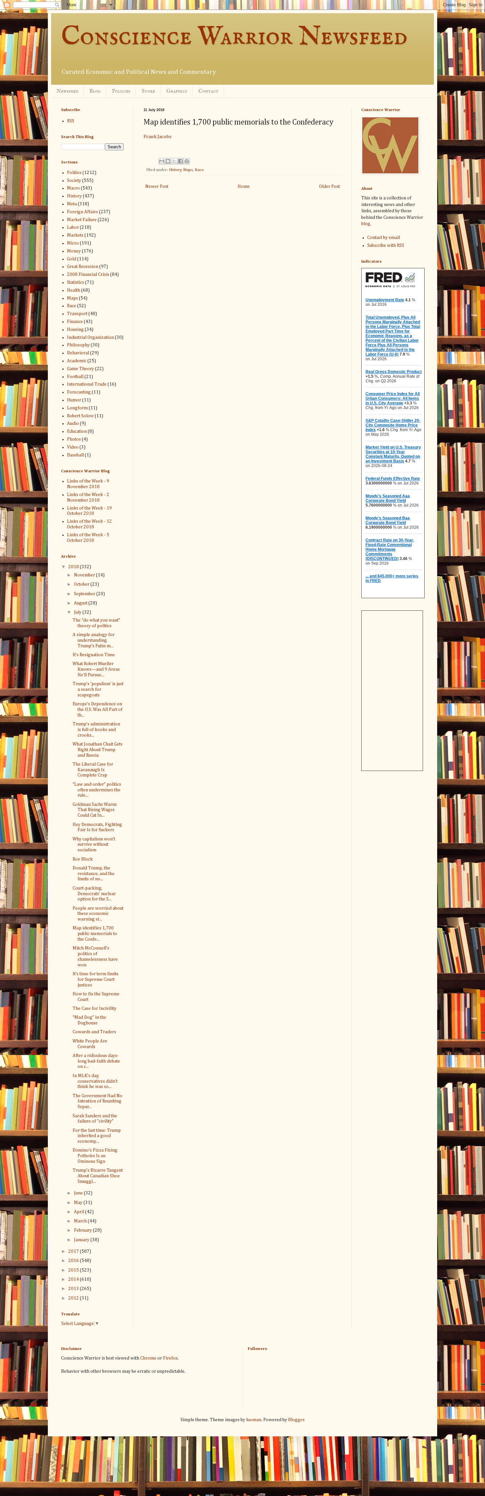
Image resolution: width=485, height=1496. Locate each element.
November (85, 575)
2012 (74, 1298)
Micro (73, 243)
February (83, 1230)
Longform (77, 408)
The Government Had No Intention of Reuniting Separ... (97, 1101)
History (175, 170)
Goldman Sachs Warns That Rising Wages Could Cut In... (95, 810)
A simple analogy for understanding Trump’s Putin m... (93, 640)
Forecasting (79, 392)
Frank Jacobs (158, 136)
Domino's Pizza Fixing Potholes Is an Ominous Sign (95, 1156)
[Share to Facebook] (180, 161)
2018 (74, 567)
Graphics (176, 91)
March (81, 1221)
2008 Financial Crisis (88, 274)
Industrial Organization (90, 337)
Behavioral (78, 353)
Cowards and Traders (94, 1032)
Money (74, 251)
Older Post (329, 186)
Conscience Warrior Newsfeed (234, 37)
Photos (74, 439)
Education (77, 431)
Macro (73, 188)
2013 (74, 1288)
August (81, 603)
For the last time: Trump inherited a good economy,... (97, 1136)
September (85, 594)
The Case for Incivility (94, 1008)
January (82, 1240)
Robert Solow (80, 416)
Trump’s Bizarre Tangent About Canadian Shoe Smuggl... (98, 1176)
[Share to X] (174, 161)
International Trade (87, 384)
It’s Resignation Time (94, 655)
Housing (75, 329)
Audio (73, 423)
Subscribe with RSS (385, 245)
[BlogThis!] (168, 161)
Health (73, 290)
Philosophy (78, 345)
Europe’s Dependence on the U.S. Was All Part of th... (97, 710)
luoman (253, 1420)
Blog (95, 91)
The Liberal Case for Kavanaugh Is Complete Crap (93, 770)
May (78, 1202)
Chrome (148, 1358)
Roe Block (83, 859)
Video (73, 447)
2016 (74, 1260)
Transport (77, 313)
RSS (70, 121)
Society (74, 180)
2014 (74, 1279)
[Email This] (161, 161)
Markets (75, 235)
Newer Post (156, 186)
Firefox (170, 1358)
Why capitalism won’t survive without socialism (94, 845)
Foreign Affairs (82, 212)
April (79, 1212)
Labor (73, 227)
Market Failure (82, 220)
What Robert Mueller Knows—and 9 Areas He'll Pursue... (96, 669)
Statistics (75, 282)
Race (199, 170)
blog (365, 223)
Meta (72, 204)
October (82, 584)
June (79, 1193)
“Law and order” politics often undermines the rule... (97, 790)
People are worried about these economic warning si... (98, 914)
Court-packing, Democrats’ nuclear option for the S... (94, 894)
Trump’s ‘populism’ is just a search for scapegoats (98, 689)
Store (148, 91)
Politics (74, 172)
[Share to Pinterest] (186, 161)
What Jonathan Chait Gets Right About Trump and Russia (97, 750)
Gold (71, 259)
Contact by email (383, 237)
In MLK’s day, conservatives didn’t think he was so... (95, 1081)
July (78, 612)
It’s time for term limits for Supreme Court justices (95, 979)
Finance (75, 321)
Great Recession (82, 266)
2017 (74, 1251)
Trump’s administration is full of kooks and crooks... (96, 730)
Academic (76, 361)
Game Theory (80, 369)
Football (75, 376)
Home (244, 186)
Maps (188, 170)
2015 (74, 1270)
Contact (208, 91)
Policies (121, 91)
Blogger (296, 1420)
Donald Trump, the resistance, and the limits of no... (93, 874)
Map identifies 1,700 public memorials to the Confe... (95, 934)
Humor (74, 400)
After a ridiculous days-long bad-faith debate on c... (96, 1061)
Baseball (75, 455)
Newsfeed (67, 91)
